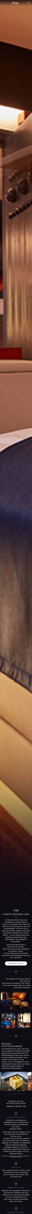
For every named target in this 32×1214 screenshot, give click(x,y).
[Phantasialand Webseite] (15, 3)
